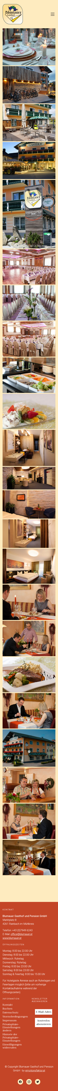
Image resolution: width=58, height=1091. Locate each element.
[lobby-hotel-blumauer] (29, 478)
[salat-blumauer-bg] (29, 375)
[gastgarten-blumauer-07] (29, 122)
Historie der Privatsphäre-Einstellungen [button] (11, 1037)
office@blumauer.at (21, 934)
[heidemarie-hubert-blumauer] (29, 785)
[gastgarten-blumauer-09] (29, 84)
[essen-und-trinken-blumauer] (29, 857)
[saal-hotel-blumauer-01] (29, 339)
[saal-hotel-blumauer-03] (29, 267)
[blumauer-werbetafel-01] (29, 214)
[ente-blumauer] (29, 674)
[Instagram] (29, 1082)
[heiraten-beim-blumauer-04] (29, 46)
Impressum (10, 1020)
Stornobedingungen (15, 1016)
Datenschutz (10, 1012)
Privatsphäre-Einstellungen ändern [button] (11, 1027)
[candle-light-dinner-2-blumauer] (29, 638)
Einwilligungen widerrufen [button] (12, 1046)
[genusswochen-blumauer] (29, 711)
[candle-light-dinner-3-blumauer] (29, 602)
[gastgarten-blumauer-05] (29, 160)
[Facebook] (20, 1082)
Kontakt (8, 1004)
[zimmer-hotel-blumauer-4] (29, 533)
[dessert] (29, 411)
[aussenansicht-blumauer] (29, 748)
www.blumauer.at (12, 938)
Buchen (7, 1008)
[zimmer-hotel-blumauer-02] (29, 504)
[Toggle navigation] (52, 14)
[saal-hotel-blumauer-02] (29, 303)
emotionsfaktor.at (35, 1071)
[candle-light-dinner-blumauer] (29, 821)
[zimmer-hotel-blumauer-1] (29, 566)
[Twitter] (37, 1082)
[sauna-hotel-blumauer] (29, 448)
